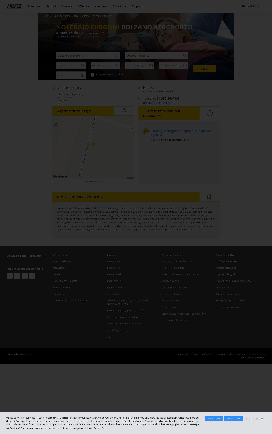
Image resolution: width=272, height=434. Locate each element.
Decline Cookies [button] (233, 418)
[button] (255, 418)
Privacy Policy (101, 428)
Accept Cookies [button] (214, 418)
